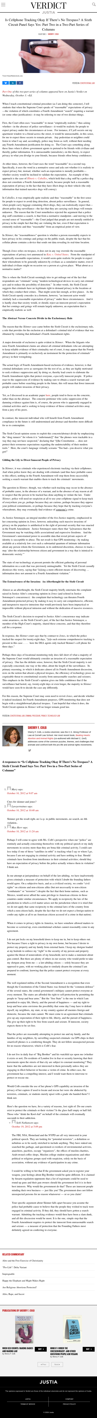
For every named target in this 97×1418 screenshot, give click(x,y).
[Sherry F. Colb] (12, 736)
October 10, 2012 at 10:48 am (23, 810)
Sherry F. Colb (53, 34)
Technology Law (54, 716)
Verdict (48, 5)
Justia (48, 12)
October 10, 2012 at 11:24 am (23, 831)
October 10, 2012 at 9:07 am (22, 793)
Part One (7, 91)
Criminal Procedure (32, 716)
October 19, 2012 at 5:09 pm (27, 1126)
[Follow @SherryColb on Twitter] (29, 750)
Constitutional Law (87, 83)
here (48, 395)
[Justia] (48, 1382)
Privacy (44, 716)
